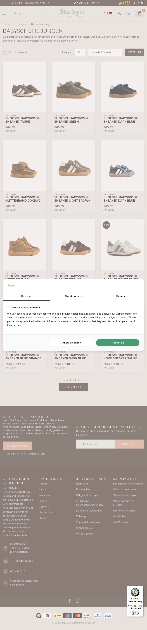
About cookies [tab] (73, 296)
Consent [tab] (26, 296)
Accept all (118, 342)
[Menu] (141, 588)
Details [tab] (120, 296)
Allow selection (71, 342)
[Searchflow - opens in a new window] (135, 286)
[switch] (135, 613)
